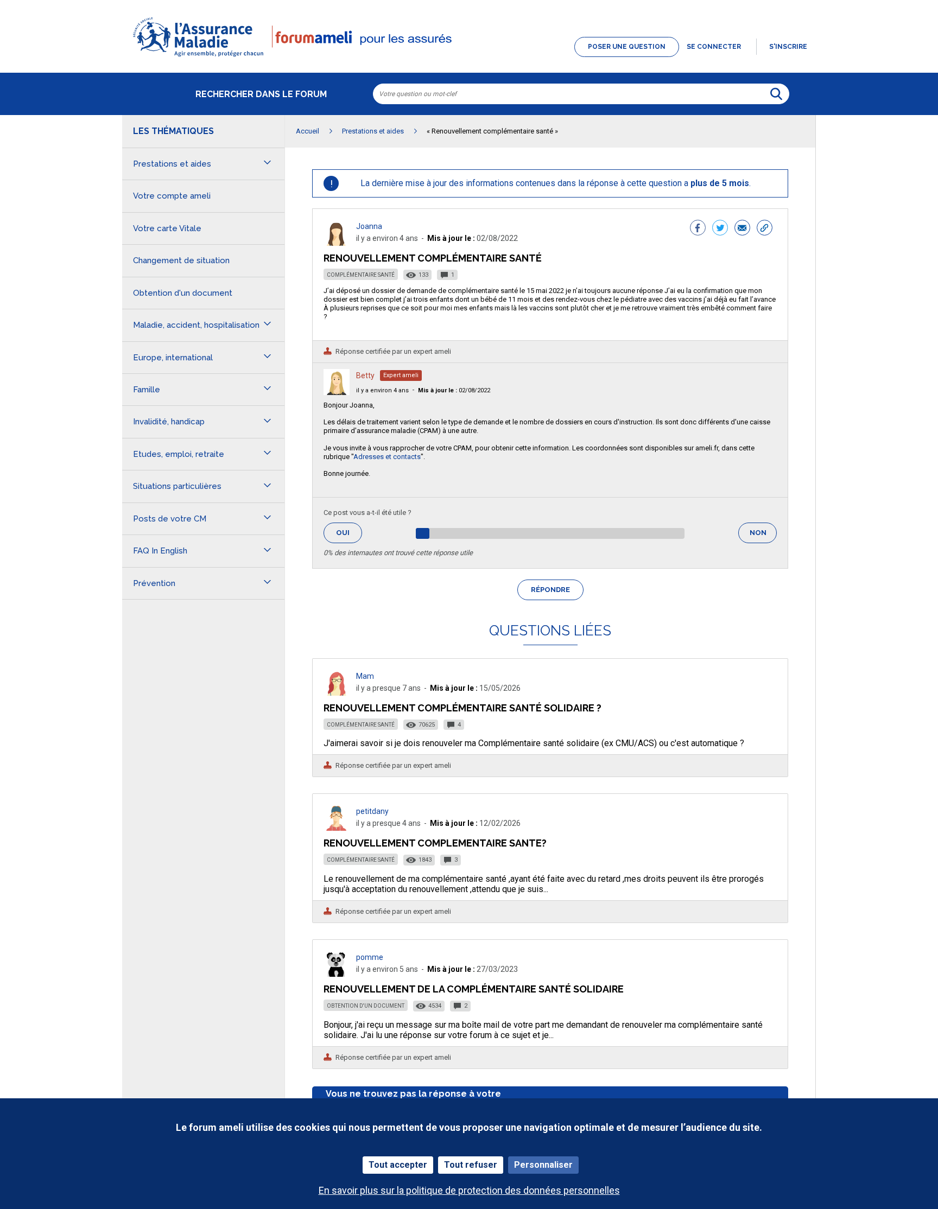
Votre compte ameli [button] (172, 196)
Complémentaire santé (361, 275)
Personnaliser (543, 1165)
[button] (469, 57)
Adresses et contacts (387, 457)
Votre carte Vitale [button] (167, 228)
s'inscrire (788, 46)
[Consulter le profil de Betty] (337, 392)
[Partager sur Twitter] (720, 229)
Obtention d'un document (365, 1006)
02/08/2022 (454, 390)
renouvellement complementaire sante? (435, 843)
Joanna (369, 226)
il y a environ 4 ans (382, 390)
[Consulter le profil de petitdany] (337, 828)
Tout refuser (470, 1165)
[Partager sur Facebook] (698, 229)
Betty (365, 375)
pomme (369, 957)
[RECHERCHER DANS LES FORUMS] (776, 94)
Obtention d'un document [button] (182, 293)
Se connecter (714, 46)
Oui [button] (349, 533)
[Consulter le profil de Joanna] (337, 243)
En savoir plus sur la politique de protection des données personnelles (469, 1190)
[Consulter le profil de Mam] (337, 693)
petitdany (372, 811)
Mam (365, 676)
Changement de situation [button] (181, 260)
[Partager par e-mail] (742, 229)
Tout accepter (398, 1165)
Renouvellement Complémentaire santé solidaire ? (462, 708)
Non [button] (763, 536)
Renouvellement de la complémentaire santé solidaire (474, 989)
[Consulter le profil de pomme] (337, 974)
